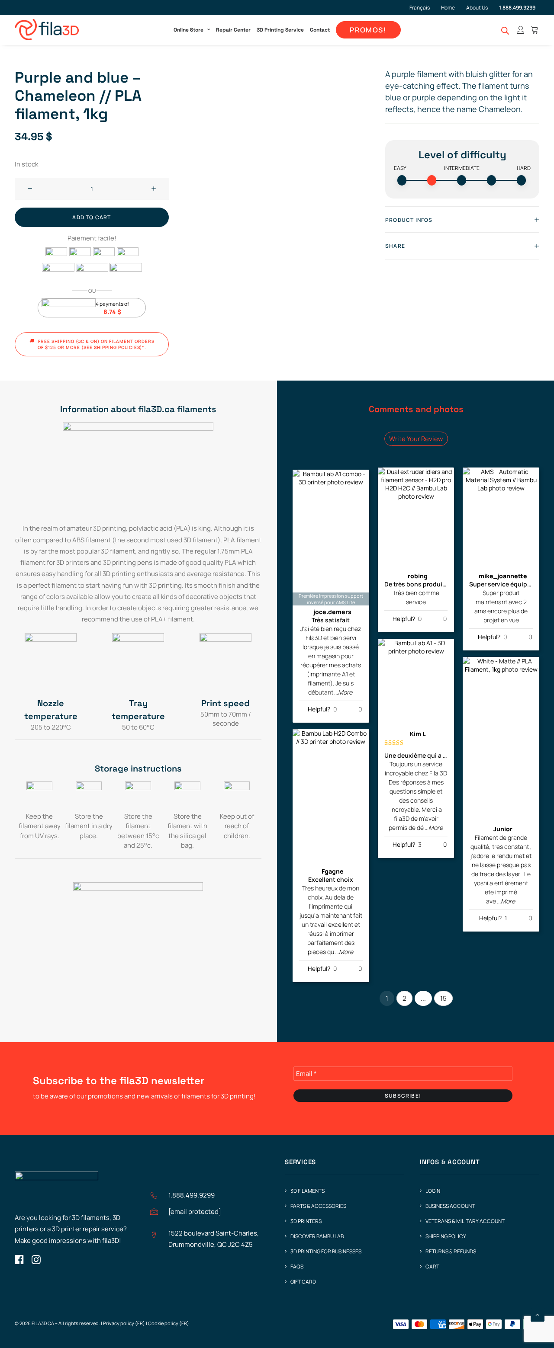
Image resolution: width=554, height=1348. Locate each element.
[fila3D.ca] (47, 30)
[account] (521, 30)
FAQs (296, 1266)
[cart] (533, 30)
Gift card (303, 1281)
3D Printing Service (280, 29)
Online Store (188, 29)
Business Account (450, 1206)
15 (443, 998)
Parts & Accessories (318, 1206)
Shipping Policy (445, 1236)
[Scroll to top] (537, 1314)
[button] (29, 189)
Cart (432, 1266)
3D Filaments (307, 1190)
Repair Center (233, 29)
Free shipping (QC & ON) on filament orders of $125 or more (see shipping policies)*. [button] (97, 344)
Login (432, 1190)
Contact (320, 29)
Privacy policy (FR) (124, 1323)
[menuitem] (423, 7)
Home (448, 7)
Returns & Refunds (450, 1251)
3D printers (306, 1221)
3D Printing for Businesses (325, 1251)
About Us (477, 7)
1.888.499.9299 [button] (191, 1195)
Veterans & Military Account (465, 1221)
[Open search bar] (505, 30)
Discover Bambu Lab (317, 1236)
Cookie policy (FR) (168, 1323)
